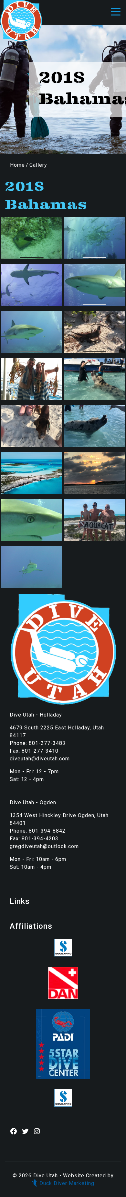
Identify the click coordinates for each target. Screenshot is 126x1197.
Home (17, 165)
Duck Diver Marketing (66, 1183)
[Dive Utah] (21, 20)
